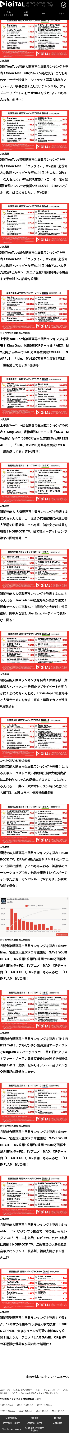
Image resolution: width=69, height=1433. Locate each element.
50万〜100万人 (25, 1410)
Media (34, 1417)
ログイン (60, 13)
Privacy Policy (11, 1422)
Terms (57, 1417)
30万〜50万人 (42, 1410)
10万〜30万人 (58, 1410)
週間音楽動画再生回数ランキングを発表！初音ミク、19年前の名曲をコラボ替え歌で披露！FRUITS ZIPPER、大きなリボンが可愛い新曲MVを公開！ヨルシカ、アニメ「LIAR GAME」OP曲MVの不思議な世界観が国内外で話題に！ (34, 1330)
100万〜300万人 (7, 1410)
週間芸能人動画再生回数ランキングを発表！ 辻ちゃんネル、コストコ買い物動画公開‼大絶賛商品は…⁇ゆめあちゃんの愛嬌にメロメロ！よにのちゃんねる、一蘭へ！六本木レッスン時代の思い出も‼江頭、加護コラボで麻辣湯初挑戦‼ (34, 779)
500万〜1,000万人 (25, 1404)
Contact (57, 1422)
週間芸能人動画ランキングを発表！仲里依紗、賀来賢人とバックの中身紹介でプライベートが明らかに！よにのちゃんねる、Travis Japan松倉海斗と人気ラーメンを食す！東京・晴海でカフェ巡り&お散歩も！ (34, 693)
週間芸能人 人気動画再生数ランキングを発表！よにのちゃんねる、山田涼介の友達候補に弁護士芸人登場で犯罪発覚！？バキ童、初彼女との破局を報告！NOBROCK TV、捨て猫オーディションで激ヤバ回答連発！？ (34, 524)
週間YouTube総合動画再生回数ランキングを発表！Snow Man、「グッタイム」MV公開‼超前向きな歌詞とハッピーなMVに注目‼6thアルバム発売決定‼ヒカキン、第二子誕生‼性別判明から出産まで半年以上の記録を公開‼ (34, 265)
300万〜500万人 (44, 1404)
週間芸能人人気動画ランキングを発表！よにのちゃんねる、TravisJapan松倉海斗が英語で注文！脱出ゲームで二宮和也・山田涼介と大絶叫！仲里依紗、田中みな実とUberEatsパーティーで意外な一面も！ (33, 606)
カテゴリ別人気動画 (10, 333)
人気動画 (4, 60)
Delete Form (34, 1422)
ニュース (43, 13)
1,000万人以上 (6, 1404)
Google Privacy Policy (34, 1429)
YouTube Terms (11, 1429)
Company (11, 1417)
